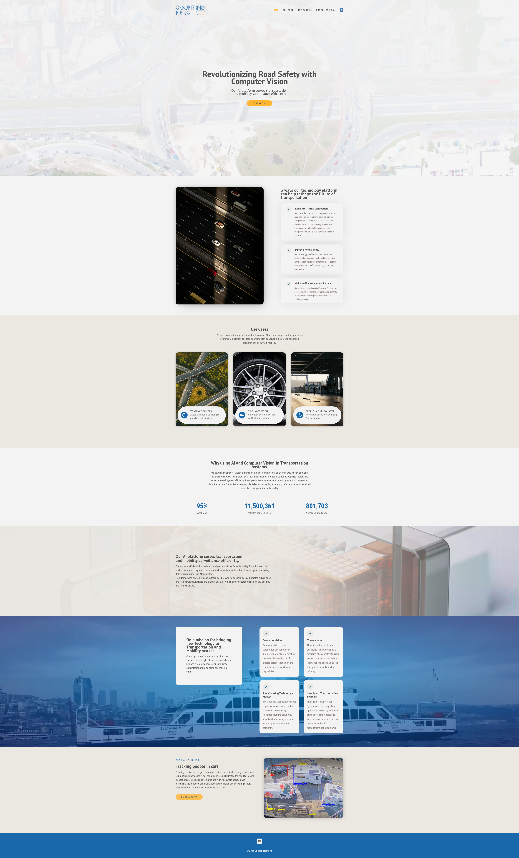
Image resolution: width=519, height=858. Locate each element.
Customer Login (326, 10)
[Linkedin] (341, 10)
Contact (288, 10)
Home (275, 10)
